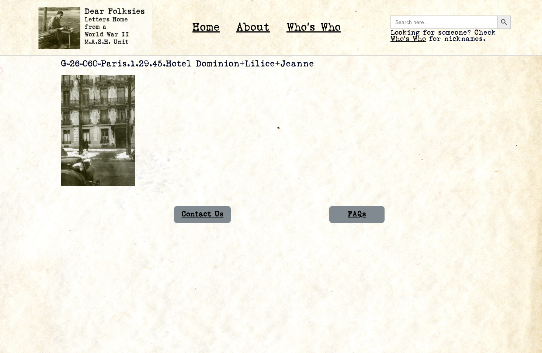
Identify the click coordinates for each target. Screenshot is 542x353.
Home (206, 27)
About (253, 27)
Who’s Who (313, 27)
